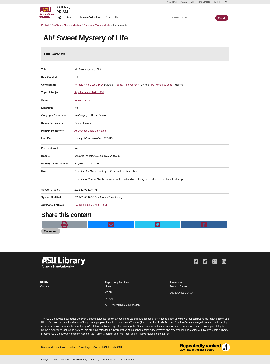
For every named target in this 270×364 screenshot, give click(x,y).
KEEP (108, 292)
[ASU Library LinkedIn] (224, 261)
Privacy (95, 359)
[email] (111, 224)
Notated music (82, 100)
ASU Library (63, 7)
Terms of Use (110, 359)
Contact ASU (101, 347)
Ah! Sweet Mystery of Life (97, 25)
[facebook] (204, 224)
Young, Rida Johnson (127, 84)
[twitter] (157, 224)
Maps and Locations (53, 347)
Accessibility (80, 359)
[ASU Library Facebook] (196, 261)
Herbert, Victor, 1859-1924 (88, 84)
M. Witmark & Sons (161, 84)
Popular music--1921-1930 (89, 92)
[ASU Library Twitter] (205, 261)
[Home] (47, 12)
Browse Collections (90, 17)
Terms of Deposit (179, 286)
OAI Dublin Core (83, 205)
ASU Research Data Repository (122, 305)
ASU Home (172, 2)
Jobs (72, 347)
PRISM (62, 12)
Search (70, 17)
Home (108, 286)
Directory (84, 347)
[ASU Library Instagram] (214, 261)
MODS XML (101, 205)
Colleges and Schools (200, 2)
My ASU (183, 2)
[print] (64, 224)
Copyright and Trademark (55, 359)
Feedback (52, 231)
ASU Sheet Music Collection (66, 25)
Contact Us (112, 17)
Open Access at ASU (181, 292)
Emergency (127, 359)
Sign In (218, 2)
